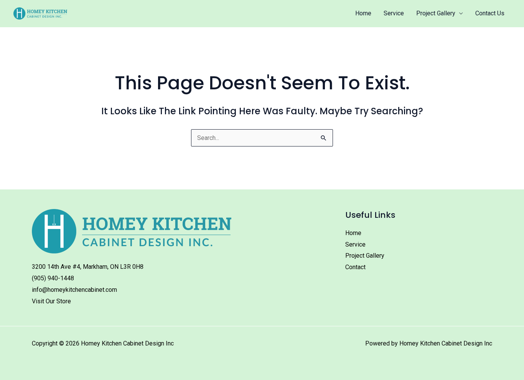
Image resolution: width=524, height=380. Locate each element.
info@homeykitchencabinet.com (74, 289)
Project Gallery (435, 13)
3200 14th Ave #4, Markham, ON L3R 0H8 (87, 266)
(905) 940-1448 (53, 278)
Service (394, 13)
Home (363, 13)
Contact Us (489, 13)
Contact (355, 267)
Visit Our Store (51, 301)
